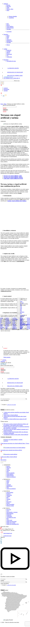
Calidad (5, 49)
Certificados (9, 56)
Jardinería (5, 3)
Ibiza (6, 327)
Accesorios (9, 31)
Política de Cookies (10, 522)
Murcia (21, 318)
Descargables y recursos (11, 512)
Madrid (14, 324)
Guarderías (11, 17)
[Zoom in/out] (5, 461)
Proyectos (8, 509)
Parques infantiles (13, 16)
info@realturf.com (7, 533)
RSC (7, 497)
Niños (7, 10)
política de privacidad (11, 404)
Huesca (7, 325)
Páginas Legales (10, 505)
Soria (21, 328)
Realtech (8, 493)
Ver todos (8, 29)
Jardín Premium (10, 27)
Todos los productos (11, 476)
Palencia (22, 322)
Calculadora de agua (11, 61)
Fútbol (7, 35)
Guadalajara (8, 322)
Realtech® (8, 50)
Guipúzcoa (7, 323)
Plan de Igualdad (10, 504)
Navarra (21, 319)
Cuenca (7, 318)
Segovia (21, 325)
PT (21, 305)
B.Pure (8, 503)
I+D (7, 55)
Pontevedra (22, 323)
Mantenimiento (9, 513)
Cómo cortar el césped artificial (10, 415)
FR (21, 310)
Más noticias (3, 459)
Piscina (8, 466)
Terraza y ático (9, 9)
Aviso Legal (9, 520)
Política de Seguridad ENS (12, 524)
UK (21, 308)
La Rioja (15, 318)
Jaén (6, 328)
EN (23, 302)
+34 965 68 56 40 (7, 535)
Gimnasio (8, 484)
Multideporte (9, 41)
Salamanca (22, 324)
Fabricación (9, 54)
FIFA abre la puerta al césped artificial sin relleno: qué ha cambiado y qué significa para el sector (15, 424)
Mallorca (15, 327)
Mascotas (8, 6)
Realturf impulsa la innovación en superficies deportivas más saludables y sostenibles (16, 427)
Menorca (15, 328)
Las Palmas (15, 319)
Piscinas (8, 5)
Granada (7, 320)
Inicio (2, 104)
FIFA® (8, 44)
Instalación (8, 514)
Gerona (7, 319)
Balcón (8, 25)
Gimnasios (8, 39)
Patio (7, 23)
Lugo (14, 323)
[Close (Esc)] (1, 461)
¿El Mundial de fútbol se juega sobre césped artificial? (15, 434)
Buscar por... (17, 80)
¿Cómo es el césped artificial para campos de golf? (15, 419)
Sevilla (21, 327)
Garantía (8, 51)
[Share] (2, 461)
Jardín (7, 7)
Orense (21, 320)
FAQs (7, 510)
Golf (7, 38)
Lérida (14, 322)
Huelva (7, 324)
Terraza (8, 470)
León (14, 320)
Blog (5, 104)
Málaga (14, 325)
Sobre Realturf (9, 492)
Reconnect (5, 59)
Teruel (28, 320)
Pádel (7, 37)
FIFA (7, 487)
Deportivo (5, 34)
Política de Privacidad (11, 521)
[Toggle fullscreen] (4, 461)
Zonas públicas (9, 26)
